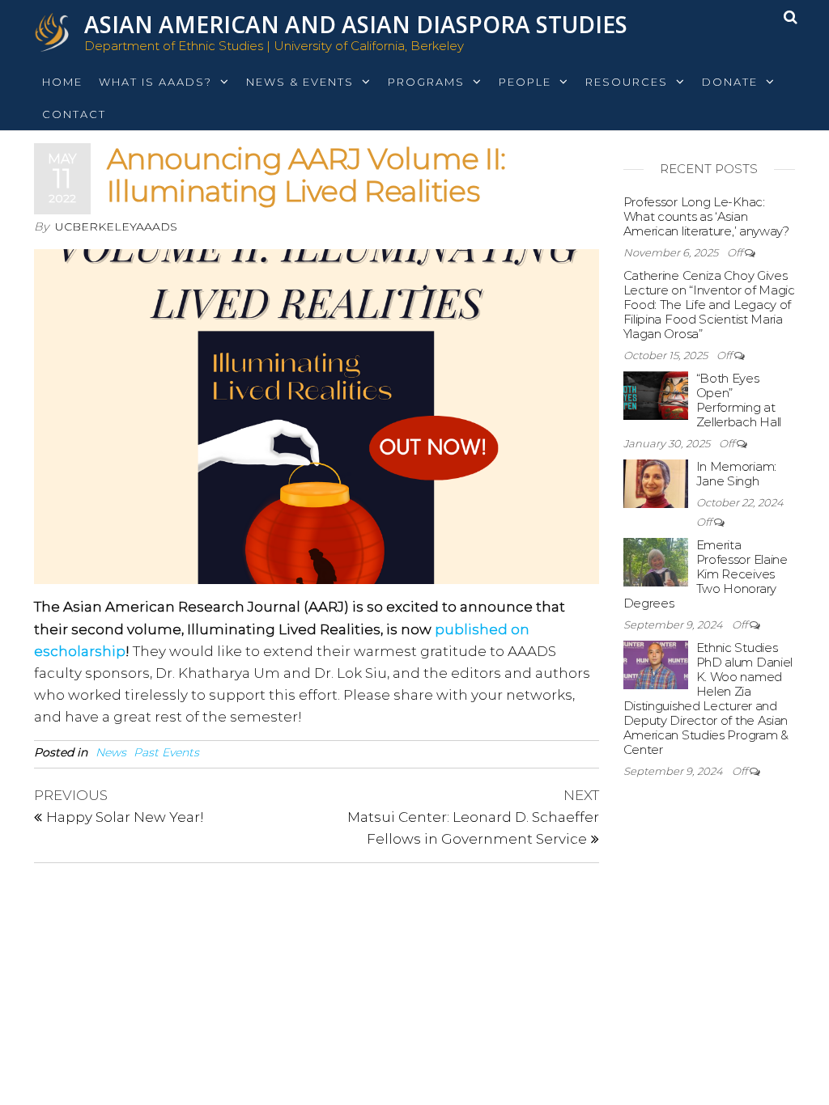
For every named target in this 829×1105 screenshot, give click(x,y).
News (111, 752)
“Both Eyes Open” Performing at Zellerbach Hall (739, 400)
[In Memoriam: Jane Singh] (655, 482)
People (525, 81)
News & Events (300, 81)
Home (62, 81)
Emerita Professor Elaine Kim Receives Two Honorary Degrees (705, 574)
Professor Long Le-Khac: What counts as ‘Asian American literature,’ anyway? (706, 216)
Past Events (166, 752)
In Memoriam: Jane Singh (736, 474)
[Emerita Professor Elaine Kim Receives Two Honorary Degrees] (655, 561)
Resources (626, 81)
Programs (426, 81)
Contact (74, 114)
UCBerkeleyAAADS (116, 226)
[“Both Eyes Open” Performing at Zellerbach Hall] (655, 394)
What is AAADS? (155, 81)
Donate (730, 81)
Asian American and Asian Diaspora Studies (355, 24)
